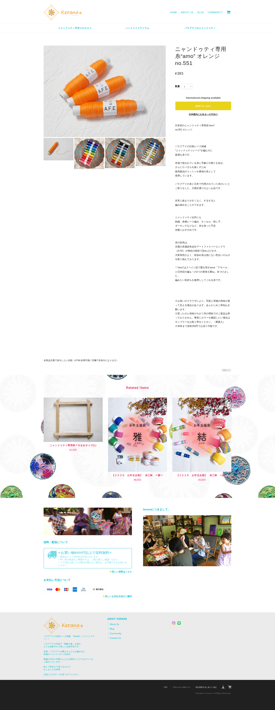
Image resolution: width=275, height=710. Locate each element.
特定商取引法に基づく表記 (206, 687)
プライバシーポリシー (181, 687)
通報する (226, 370)
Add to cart (203, 105)
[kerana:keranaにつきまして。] (187, 540)
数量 (177, 86)
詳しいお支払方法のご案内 (118, 596)
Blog (200, 12)
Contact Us (115, 638)
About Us (187, 12)
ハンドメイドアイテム (137, 28)
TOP (165, 687)
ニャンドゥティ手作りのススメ (75, 28)
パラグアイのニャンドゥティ (200, 28)
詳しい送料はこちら (122, 571)
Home (173, 12)
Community (215, 12)
